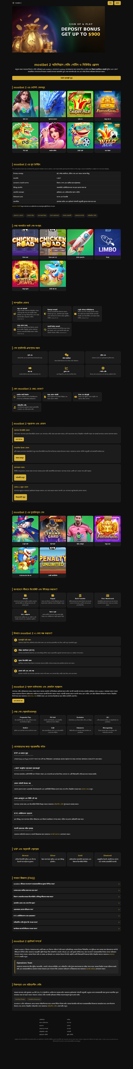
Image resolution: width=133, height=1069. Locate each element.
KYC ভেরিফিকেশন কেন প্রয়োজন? (24, 916)
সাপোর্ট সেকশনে (55, 834)
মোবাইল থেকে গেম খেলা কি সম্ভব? (24, 903)
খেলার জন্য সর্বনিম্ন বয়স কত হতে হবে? (26, 890)
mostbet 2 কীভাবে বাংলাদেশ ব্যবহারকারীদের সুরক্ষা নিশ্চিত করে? (34, 884)
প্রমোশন (41, 1026)
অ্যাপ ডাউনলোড (54, 215)
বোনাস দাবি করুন (19, 439)
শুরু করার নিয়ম (42, 215)
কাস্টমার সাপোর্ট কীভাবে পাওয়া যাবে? (25, 929)
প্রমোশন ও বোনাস (18, 215)
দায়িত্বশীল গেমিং (92, 215)
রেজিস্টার (117, 3)
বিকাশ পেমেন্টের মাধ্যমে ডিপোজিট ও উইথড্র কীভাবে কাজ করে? (33, 897)
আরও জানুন (20, 458)
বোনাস (68, 1026)
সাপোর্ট (69, 1029)
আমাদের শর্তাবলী (16, 206)
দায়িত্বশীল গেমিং (52, 1006)
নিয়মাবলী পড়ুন (20, 497)
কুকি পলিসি (70, 1035)
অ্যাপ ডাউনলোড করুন (18, 701)
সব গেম (69, 1023)
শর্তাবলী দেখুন (20, 478)
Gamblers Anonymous (34, 999)
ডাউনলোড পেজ (32, 696)
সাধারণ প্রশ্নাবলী (67, 215)
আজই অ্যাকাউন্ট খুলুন (66, 78)
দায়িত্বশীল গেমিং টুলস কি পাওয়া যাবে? (26, 922)
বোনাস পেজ (85, 789)
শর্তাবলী (69, 1032)
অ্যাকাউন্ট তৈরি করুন (24, 640)
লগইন (110, 3)
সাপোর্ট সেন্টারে (90, 969)
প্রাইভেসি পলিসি (43, 1035)
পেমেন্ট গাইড (30, 215)
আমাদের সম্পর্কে (79, 215)
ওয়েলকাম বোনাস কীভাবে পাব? (23, 910)
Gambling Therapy (20, 999)
